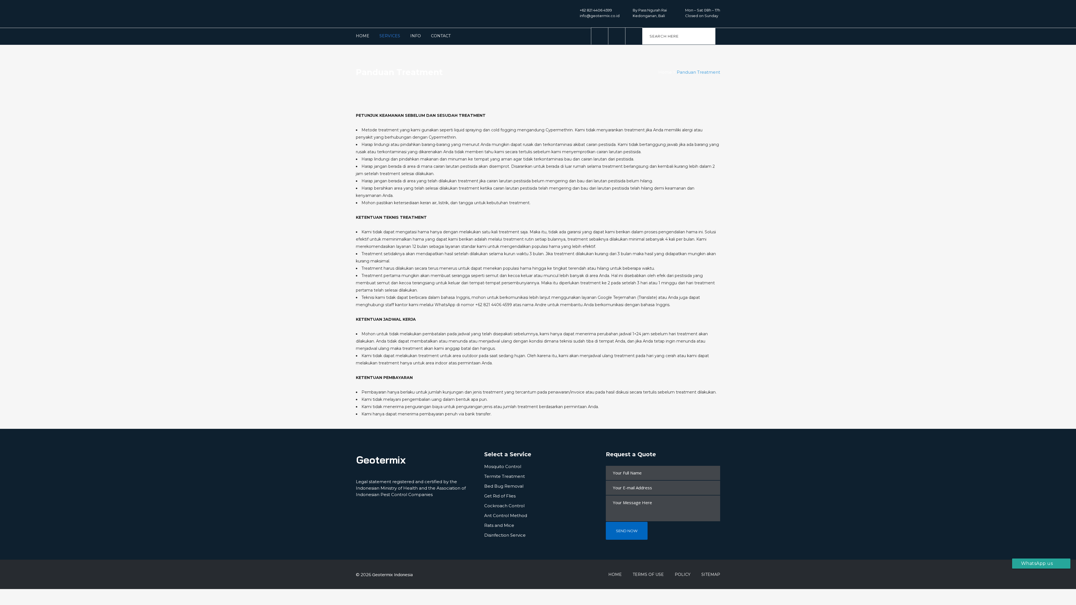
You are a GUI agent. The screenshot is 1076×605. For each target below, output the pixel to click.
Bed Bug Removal (503, 486)
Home (665, 72)
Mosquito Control (502, 466)
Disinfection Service (505, 535)
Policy (682, 574)
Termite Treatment (504, 476)
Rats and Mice (499, 525)
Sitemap (710, 574)
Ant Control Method (505, 515)
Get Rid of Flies (500, 496)
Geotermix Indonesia (392, 574)
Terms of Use (648, 574)
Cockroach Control (504, 505)
